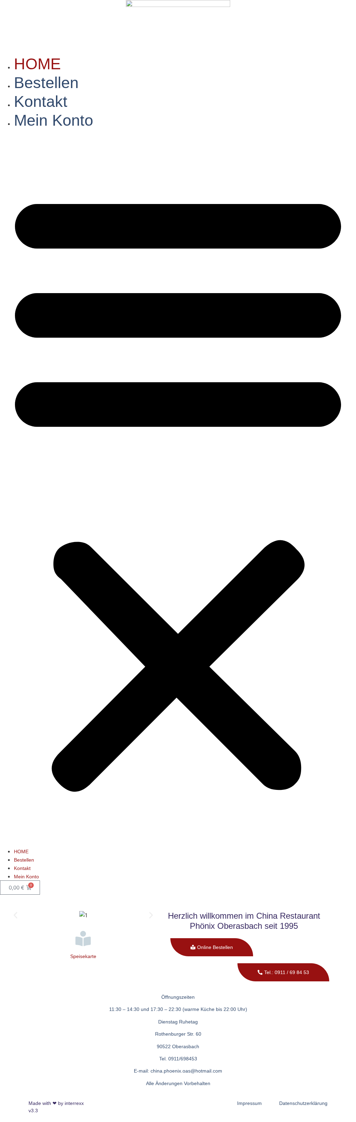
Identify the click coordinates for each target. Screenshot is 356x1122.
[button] (178, 488)
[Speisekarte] (83, 938)
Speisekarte (83, 956)
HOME (37, 64)
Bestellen (46, 83)
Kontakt (40, 101)
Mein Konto (53, 120)
